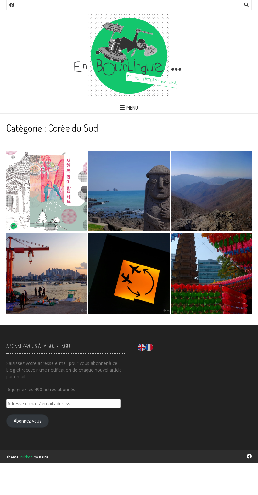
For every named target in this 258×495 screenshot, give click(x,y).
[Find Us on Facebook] (11, 5)
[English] (141, 347)
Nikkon (26, 457)
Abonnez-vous (27, 421)
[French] (149, 347)
